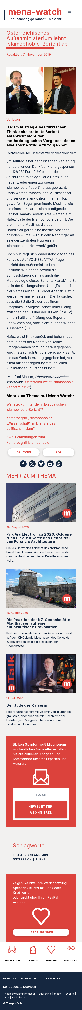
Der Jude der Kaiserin (26, 705)
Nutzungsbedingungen (19, 986)
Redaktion (13, 54)
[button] (23, 463)
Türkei (41, 859)
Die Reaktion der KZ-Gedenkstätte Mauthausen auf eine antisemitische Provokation (38, 623)
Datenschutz (50, 978)
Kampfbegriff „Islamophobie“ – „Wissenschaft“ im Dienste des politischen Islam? (30, 423)
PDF (59, 452)
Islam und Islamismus (30, 855)
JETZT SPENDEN (41, 932)
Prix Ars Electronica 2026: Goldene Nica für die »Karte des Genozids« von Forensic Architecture (39, 538)
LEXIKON (33, 960)
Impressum (28, 978)
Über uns (9, 978)
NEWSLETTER (12, 960)
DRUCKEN (23, 452)
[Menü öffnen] (69, 12)
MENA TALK (71, 960)
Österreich (22, 859)
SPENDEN (51, 960)
